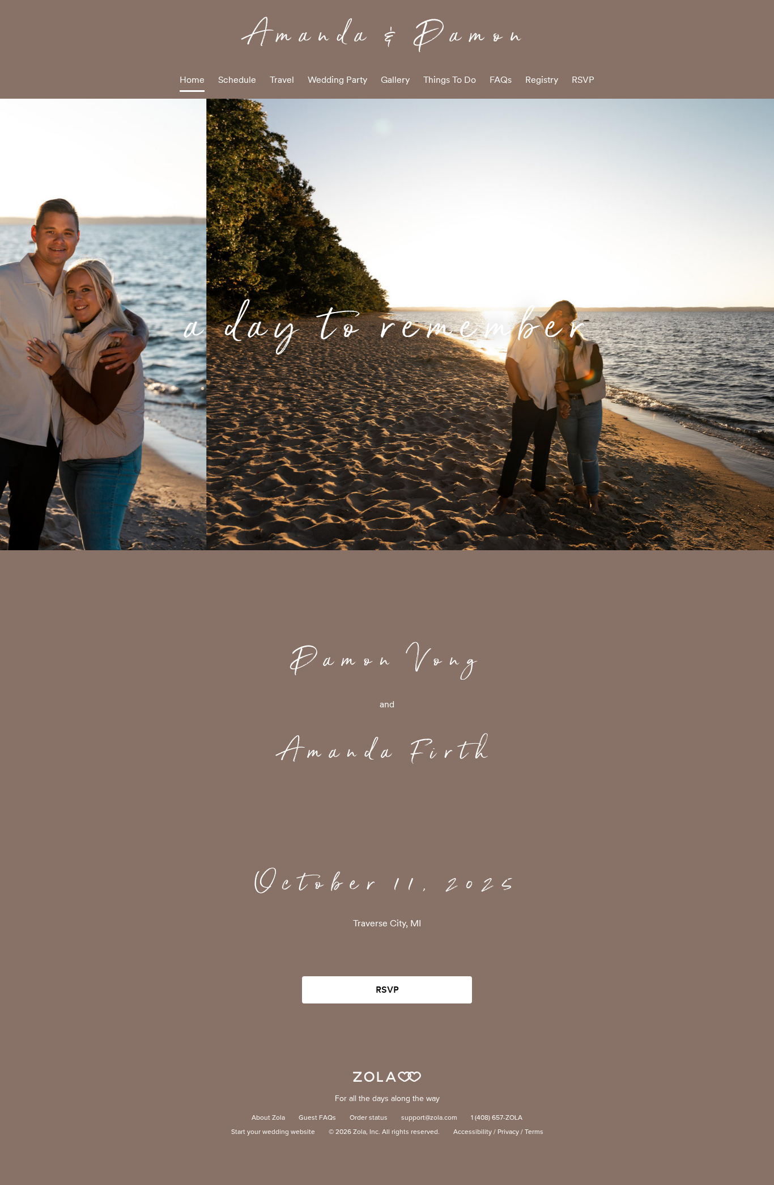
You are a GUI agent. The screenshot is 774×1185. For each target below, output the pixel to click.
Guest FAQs (317, 1118)
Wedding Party (337, 79)
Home (192, 79)
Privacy (508, 1132)
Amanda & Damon (387, 34)
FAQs (501, 79)
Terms (534, 1132)
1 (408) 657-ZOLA (496, 1118)
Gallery (395, 79)
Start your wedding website (273, 1132)
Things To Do (449, 79)
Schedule (237, 79)
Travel (282, 79)
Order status (369, 1118)
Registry (541, 79)
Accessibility (472, 1132)
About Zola (268, 1118)
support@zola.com (429, 1118)
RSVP (583, 79)
